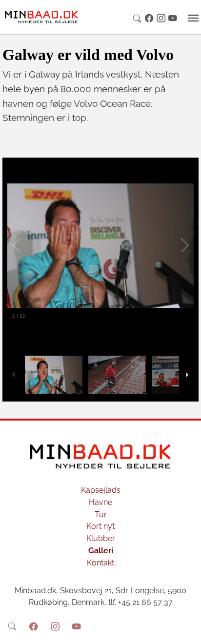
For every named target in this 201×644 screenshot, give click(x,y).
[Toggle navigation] (193, 18)
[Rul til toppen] (187, 630)
